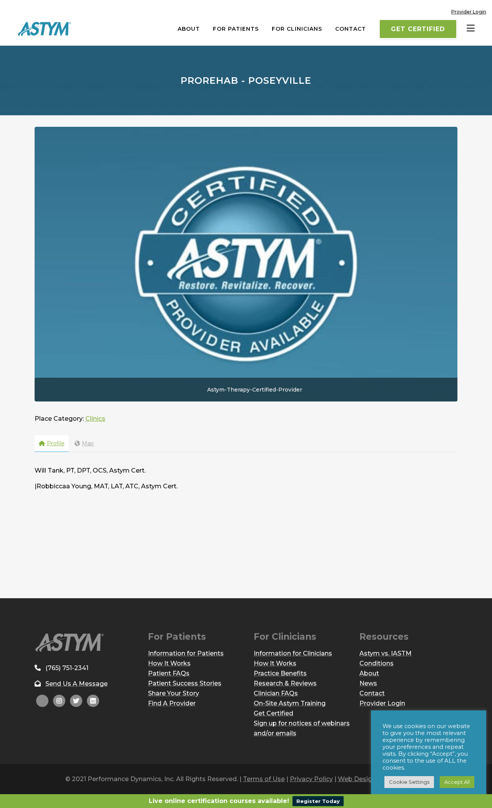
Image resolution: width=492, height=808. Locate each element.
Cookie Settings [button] (409, 782)
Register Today (318, 801)
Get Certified (418, 29)
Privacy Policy (311, 779)
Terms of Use (264, 779)
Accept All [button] (457, 782)
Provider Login (468, 12)
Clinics (95, 418)
